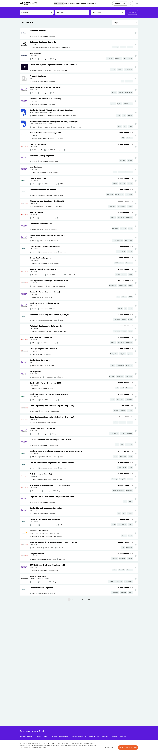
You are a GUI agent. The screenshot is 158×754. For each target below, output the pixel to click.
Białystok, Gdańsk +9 (37, 206)
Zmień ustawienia (108, 747)
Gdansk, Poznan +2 (37, 274)
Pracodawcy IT (69, 3)
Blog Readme (81, 3)
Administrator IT (64, 736)
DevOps (38, 736)
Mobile (96, 736)
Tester (90, 736)
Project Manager (77, 736)
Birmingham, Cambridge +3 (39, 47)
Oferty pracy (58, 3)
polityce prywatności (39, 747)
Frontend (46, 736)
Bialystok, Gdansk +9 (37, 286)
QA (86, 736)
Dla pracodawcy (120, 3)
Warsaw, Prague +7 (37, 70)
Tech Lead (122, 736)
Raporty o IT (91, 3)
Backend (23, 736)
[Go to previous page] (65, 600)
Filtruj (133, 12)
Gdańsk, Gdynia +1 (37, 150)
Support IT (114, 736)
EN (137, 3)
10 (89, 599)
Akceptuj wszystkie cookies (128, 747)
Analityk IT (30, 736)
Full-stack (54, 736)
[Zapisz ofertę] (135, 33)
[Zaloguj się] (132, 3)
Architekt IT (105, 736)
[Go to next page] (92, 600)
